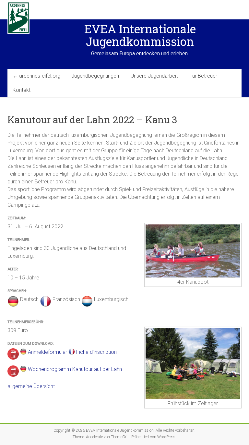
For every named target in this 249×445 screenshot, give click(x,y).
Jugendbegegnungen (95, 76)
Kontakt (21, 90)
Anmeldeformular (47, 352)
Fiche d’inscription (96, 352)
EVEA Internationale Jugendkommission (140, 35)
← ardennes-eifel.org (36, 76)
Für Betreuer (203, 76)
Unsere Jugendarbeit (154, 76)
